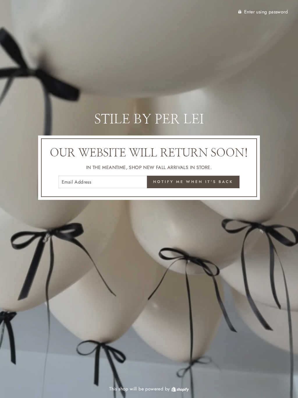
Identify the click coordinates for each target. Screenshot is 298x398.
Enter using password (266, 11)
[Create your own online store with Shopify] (180, 388)
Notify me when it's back (193, 181)
